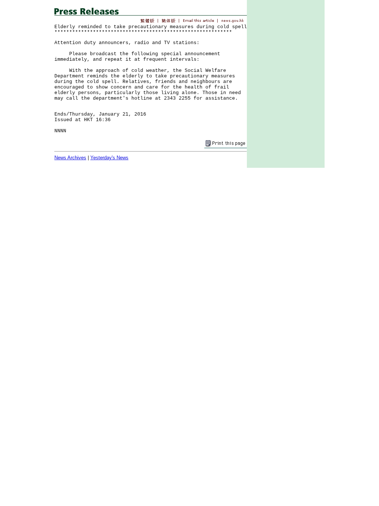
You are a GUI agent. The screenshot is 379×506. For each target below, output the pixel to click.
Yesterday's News (109, 157)
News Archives (70, 157)
